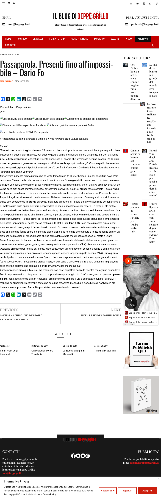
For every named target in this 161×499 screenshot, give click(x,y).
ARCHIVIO (12, 54)
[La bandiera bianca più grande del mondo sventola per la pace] (144, 64)
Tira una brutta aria (105, 350)
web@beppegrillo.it (19, 24)
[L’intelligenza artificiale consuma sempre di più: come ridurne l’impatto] (144, 203)
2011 (19, 54)
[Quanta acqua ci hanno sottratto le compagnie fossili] (125, 150)
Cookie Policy (49, 494)
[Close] (159, 478)
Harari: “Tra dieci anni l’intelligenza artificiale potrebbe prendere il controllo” (153, 173)
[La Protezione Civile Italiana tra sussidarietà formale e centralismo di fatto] (142, 104)
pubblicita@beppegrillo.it (145, 24)
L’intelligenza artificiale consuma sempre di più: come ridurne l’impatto (153, 222)
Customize (106, 490)
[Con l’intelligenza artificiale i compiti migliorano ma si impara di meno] (125, 64)
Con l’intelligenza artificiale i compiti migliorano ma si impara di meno (135, 82)
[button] (5, 3)
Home (3, 54)
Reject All (127, 490)
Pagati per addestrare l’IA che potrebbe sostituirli (134, 217)
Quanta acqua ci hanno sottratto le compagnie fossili (135, 162)
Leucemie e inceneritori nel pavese (100, 315)
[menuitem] (8, 39)
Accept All (147, 490)
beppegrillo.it (6, 81)
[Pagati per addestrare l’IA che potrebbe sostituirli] (125, 203)
